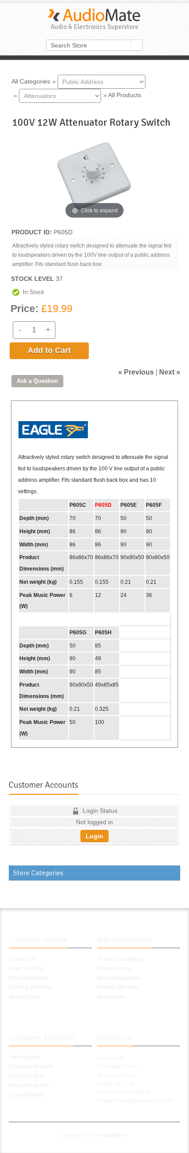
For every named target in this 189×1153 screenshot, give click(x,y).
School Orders (26, 1095)
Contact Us (22, 959)
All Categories (30, 80)
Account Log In (26, 1076)
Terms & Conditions (120, 959)
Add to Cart (49, 350)
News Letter (111, 997)
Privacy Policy (114, 968)
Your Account (24, 1057)
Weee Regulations (119, 978)
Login (94, 836)
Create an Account (31, 1066)
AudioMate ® (113, 1135)
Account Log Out (28, 1085)
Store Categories (38, 873)
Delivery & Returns (31, 987)
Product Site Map (117, 987)
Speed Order (24, 997)
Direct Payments (28, 978)
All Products (124, 94)
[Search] (137, 45)
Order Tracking (26, 968)
